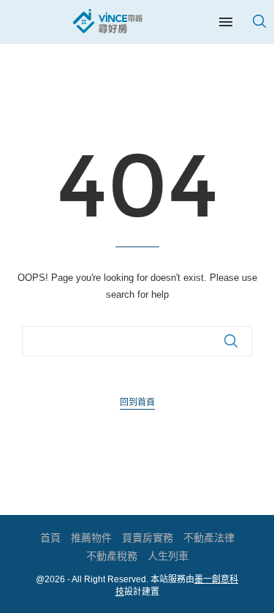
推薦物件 (91, 538)
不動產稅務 (111, 556)
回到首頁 (137, 402)
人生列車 (168, 556)
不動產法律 (209, 538)
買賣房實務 (147, 538)
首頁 (50, 538)
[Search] (259, 21)
